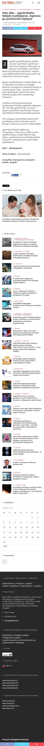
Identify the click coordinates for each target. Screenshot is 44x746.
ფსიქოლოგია (28, 313)
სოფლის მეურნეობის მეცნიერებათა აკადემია (21, 586)
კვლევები (17, 341)
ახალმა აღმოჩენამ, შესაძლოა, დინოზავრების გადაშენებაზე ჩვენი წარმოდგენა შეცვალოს (25, 255)
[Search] (33, 2)
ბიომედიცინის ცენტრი (11, 638)
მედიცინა (17, 276)
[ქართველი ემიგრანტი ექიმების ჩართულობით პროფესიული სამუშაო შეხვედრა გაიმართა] (6, 476)
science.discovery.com (10, 685)
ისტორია (27, 251)
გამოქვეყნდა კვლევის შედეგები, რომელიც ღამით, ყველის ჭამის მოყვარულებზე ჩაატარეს (24, 360)
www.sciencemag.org (9, 680)
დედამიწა (17, 381)
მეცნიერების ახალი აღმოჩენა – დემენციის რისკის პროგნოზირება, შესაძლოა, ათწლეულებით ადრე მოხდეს (27, 398)
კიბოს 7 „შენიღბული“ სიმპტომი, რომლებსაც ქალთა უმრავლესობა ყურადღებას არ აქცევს (25, 293)
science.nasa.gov (8, 701)
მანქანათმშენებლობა (10, 9)
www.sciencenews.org (10, 683)
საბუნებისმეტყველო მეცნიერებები (24, 239)
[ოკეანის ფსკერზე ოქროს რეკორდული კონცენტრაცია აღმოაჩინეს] (6, 267)
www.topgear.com (15, 148)
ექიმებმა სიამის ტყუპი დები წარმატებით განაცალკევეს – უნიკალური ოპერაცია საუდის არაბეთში (27, 410)
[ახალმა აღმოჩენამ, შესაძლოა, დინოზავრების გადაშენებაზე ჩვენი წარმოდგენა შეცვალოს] (6, 255)
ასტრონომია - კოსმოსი (21, 238)
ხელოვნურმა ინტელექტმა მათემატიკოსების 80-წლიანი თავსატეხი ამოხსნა (27, 305)
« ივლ (4, 546)
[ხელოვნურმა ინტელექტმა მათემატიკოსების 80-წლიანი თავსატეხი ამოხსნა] (6, 305)
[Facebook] (4, 562)
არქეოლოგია (18, 251)
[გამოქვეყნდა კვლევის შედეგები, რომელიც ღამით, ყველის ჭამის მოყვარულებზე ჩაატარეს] (6, 360)
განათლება (18, 313)
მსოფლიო (38, 9)
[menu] (38, 2)
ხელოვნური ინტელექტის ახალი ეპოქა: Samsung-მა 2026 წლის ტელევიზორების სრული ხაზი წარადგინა (27, 373)
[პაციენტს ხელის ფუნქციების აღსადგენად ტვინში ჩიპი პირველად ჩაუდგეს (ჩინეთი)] (6, 280)
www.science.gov (8, 703)
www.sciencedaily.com (10, 688)
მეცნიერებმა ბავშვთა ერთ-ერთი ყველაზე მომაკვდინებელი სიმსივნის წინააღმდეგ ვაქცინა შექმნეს (26, 333)
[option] (22, 208)
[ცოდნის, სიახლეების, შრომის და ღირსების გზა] (6, 464)
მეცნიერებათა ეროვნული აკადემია (17, 583)
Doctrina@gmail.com (12, 620)
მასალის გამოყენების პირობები (15, 739)
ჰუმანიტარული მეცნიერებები (23, 315)
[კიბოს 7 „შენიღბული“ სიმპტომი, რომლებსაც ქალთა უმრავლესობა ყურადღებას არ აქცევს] (6, 292)
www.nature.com (8, 708)
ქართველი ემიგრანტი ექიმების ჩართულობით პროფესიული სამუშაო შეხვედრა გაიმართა (26, 477)
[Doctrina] (12, 3)
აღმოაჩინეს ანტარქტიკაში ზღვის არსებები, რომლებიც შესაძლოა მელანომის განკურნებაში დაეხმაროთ (26, 385)
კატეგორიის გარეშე (20, 485)
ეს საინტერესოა (19, 460)
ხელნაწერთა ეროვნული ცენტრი (15, 635)
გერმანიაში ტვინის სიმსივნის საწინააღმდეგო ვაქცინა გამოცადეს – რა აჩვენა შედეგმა (27, 452)
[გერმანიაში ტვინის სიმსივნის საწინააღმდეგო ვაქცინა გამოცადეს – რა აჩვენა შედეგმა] (6, 451)
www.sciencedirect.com (10, 706)
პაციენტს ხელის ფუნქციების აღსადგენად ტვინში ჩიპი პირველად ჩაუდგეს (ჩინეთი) (25, 280)
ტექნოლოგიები (19, 301)
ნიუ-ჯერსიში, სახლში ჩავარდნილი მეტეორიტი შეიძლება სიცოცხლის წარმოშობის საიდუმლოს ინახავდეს (25, 244)
